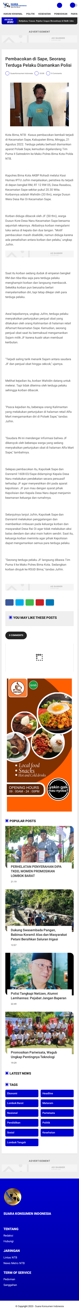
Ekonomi (12, 1093)
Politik (30, 14)
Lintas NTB (10, 1257)
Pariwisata (48, 1112)
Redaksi (8, 1235)
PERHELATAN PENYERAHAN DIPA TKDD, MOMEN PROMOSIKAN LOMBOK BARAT (36, 871)
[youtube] (19, 1220)
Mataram (47, 1103)
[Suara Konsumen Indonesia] (14, 8)
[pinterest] (40, 602)
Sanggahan (10, 1285)
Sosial (10, 1132)
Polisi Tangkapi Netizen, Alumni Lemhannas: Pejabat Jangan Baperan (38, 996)
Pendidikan (60, 14)
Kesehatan (44, 14)
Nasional (12, 1112)
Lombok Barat (15, 1103)
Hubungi (8, 1241)
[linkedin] (50, 602)
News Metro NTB (14, 1263)
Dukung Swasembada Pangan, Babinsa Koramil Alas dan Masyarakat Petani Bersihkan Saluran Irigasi (39, 934)
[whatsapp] (30, 602)
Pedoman (9, 1279)
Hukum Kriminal (13, 14)
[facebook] (9, 602)
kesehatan (48, 1132)
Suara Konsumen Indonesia (49, 1306)
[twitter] (19, 602)
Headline (47, 1093)
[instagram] (14, 1220)
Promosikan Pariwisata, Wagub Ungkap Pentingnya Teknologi (34, 1054)
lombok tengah (16, 1142)
